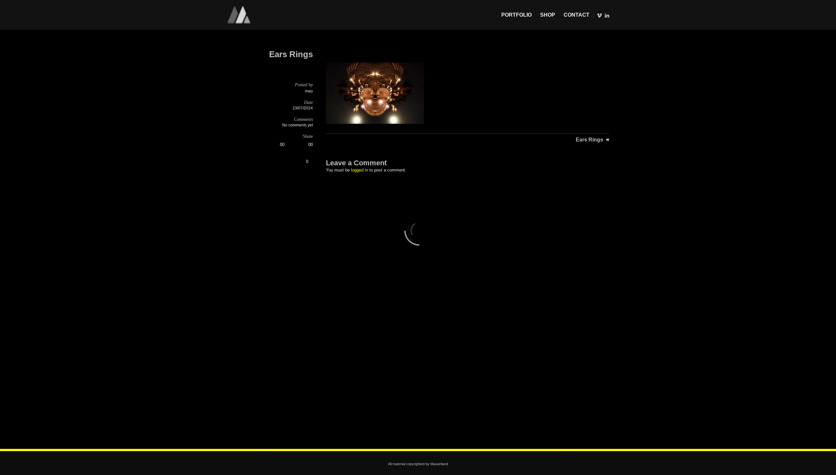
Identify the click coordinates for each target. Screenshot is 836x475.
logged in (359, 170)
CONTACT (576, 15)
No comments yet (297, 125)
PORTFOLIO (516, 15)
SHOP (547, 15)
